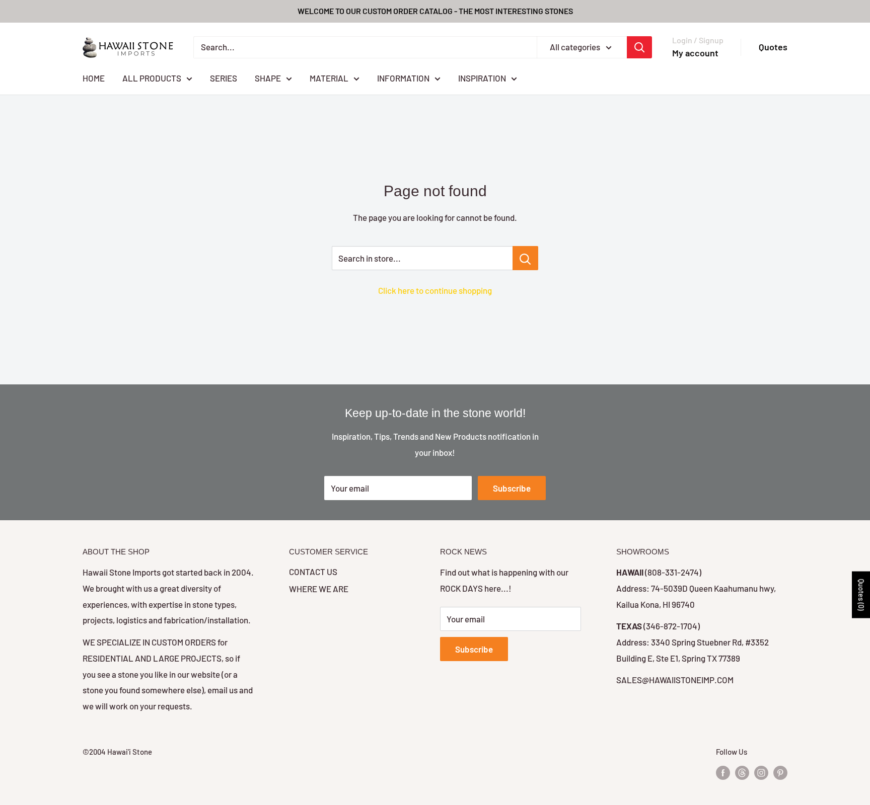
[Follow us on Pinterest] (780, 772)
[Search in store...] (525, 258)
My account (695, 52)
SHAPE (268, 77)
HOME (94, 77)
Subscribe (512, 488)
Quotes (773, 46)
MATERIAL (329, 77)
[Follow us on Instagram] (761, 772)
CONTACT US (313, 572)
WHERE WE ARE (318, 589)
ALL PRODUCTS (151, 77)
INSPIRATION (482, 77)
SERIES (223, 77)
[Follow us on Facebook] (723, 772)
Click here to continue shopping (435, 290)
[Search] (639, 47)
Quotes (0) (861, 594)
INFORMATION (403, 77)
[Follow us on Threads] (742, 772)
